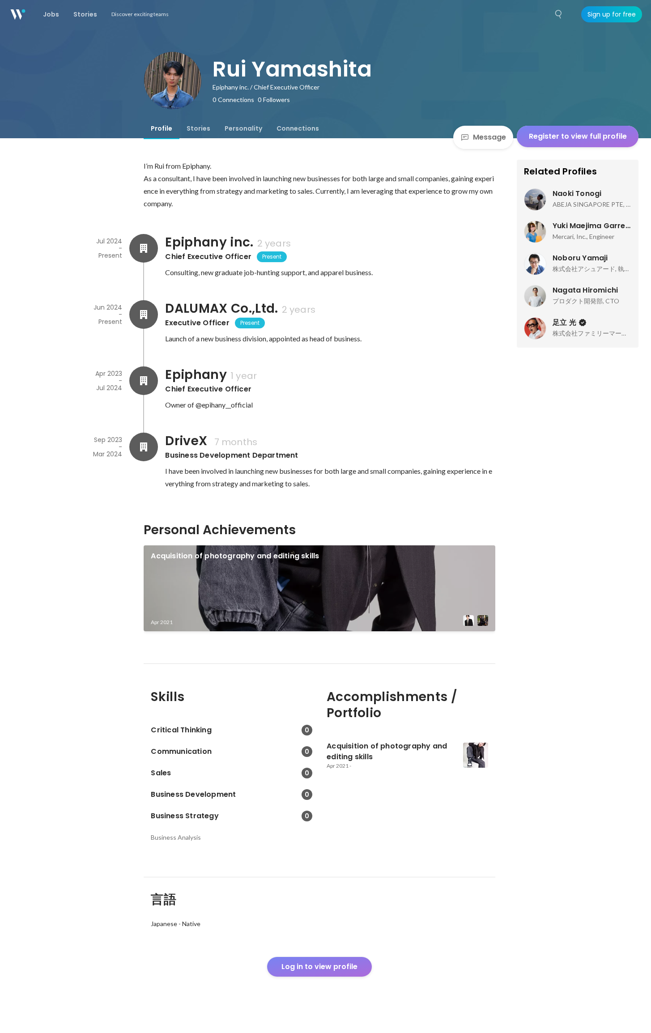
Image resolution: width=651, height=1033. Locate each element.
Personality (243, 128)
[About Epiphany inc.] (143, 248)
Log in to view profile (319, 966)
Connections (298, 128)
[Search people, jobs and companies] (559, 14)
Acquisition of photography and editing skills (235, 556)
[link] (319, 588)
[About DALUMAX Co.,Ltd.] (143, 314)
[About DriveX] (143, 447)
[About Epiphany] (143, 380)
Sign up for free (611, 14)
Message (489, 137)
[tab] (161, 128)
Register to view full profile (578, 136)
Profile (161, 128)
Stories (198, 128)
